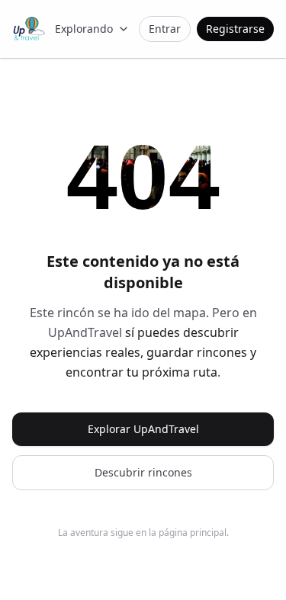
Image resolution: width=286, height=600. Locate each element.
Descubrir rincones (143, 472)
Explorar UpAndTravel (143, 429)
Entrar (165, 28)
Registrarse (235, 28)
